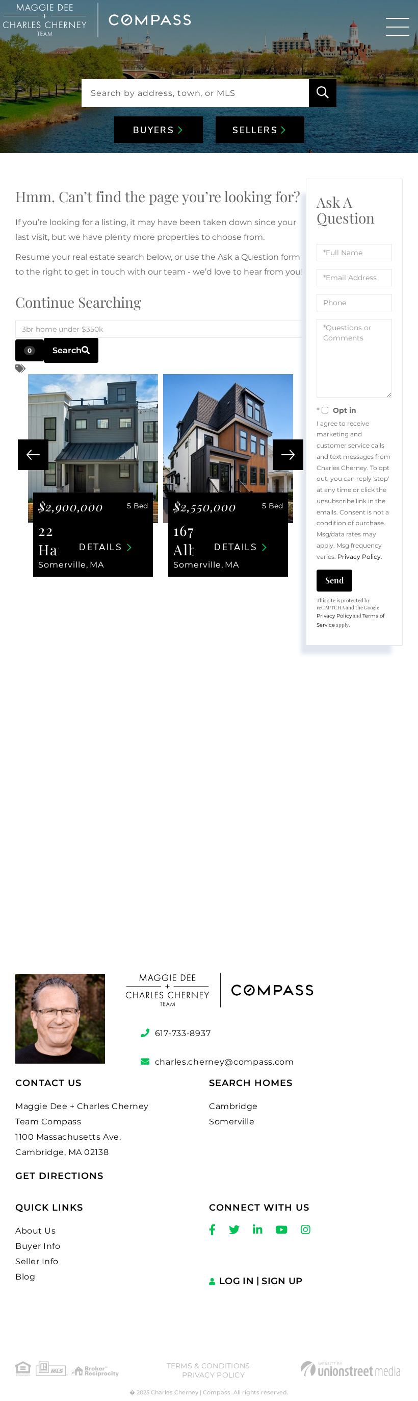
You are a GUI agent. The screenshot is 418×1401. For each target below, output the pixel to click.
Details (100, 547)
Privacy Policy (359, 556)
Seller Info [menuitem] (37, 1261)
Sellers (256, 130)
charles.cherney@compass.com (224, 1062)
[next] (288, 454)
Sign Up (282, 1281)
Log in (236, 1281)
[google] (209, 827)
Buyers (155, 130)
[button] (322, 93)
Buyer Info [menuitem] (37, 1246)
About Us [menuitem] (35, 1231)
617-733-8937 (183, 1033)
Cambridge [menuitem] (233, 1106)
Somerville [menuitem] (231, 1121)
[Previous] (33, 454)
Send (334, 580)
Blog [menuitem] (25, 1277)
